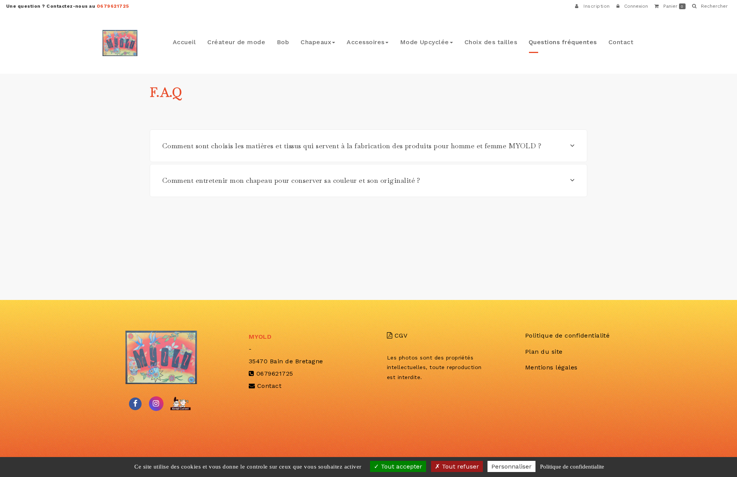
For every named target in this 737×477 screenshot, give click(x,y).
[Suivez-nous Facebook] (135, 403)
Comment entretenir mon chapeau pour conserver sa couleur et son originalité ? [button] (291, 180)
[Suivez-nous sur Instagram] (156, 403)
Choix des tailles (510, 41)
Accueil (245, 41)
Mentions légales (551, 367)
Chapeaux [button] (359, 41)
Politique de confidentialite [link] (572, 467)
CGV (399, 335)
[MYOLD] (120, 43)
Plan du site (544, 351)
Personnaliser (511, 466)
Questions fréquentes (572, 41)
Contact (623, 41)
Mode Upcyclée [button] (453, 41)
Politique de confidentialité (567, 335)
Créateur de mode (289, 41)
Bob (330, 41)
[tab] (368, 146)
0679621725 (113, 6)
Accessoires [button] (402, 41)
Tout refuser (459, 466)
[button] (710, 6)
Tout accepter (400, 466)
